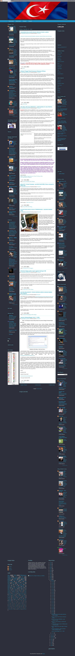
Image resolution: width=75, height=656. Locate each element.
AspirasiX (30, 21)
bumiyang (60, 232)
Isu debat (9, 596)
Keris (24, 601)
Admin (9, 583)
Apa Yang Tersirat (62, 303)
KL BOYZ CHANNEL (62, 456)
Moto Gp (59, 81)
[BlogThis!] (25, 66)
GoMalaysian (11, 182)
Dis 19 (53, 593)
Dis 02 (53, 613)
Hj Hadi (19, 597)
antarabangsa (22, 585)
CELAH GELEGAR (62, 358)
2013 (51, 571)
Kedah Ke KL (61, 295)
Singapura (9, 597)
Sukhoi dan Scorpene (22, 599)
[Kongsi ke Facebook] (27, 66)
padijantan (11, 86)
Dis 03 (53, 611)
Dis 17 (53, 596)
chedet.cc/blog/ (61, 173)
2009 (51, 577)
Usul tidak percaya (21, 608)
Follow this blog (62, 149)
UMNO (15, 579)
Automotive (14, 600)
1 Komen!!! (39, 72)
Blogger (43, 653)
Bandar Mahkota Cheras (22, 593)
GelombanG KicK (62, 446)
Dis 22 (53, 592)
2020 (51, 562)
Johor (17, 581)
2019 (51, 564)
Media (23, 586)
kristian (10, 600)
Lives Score (60, 85)
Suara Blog (11, 246)
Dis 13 (53, 602)
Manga (59, 90)
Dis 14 (53, 601)
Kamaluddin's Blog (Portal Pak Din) (62, 402)
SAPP (24, 596)
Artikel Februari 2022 (12, 183)
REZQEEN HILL (61, 322)
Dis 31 (53, 581)
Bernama (59, 58)
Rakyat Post (60, 65)
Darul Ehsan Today (12, 59)
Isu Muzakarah (15, 601)
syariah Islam (19, 609)
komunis (15, 588)
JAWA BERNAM (61, 328)
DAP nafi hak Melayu (21, 583)
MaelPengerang (61, 250)
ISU (20, 579)
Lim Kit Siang (15, 593)
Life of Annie (61, 209)
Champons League (61, 83)
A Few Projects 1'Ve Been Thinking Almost (65, 221)
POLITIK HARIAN (62, 338)
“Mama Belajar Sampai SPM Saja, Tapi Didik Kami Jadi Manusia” (12, 317)
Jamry (13, 595)
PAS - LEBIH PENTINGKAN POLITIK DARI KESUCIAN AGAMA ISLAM (62, 109)
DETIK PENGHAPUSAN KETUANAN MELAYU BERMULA (62, 139)
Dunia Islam (22, 594)
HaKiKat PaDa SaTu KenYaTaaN (62, 398)
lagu (16, 609)
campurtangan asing (11, 609)
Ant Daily (59, 54)
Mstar (58, 63)
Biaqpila (60, 547)
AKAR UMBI (61, 416)
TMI (58, 70)
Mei (51, 643)
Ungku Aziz (15, 608)
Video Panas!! (18, 21)
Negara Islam (19, 592)
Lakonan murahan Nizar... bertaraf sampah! (62, 133)
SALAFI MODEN (12, 276)
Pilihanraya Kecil (26, 268)
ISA (22, 600)
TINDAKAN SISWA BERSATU (12, 157)
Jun (51, 642)
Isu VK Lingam (20, 601)
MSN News (59, 59)
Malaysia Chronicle (61, 61)
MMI (9, 268)
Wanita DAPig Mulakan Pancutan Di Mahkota (65, 204)
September (53, 637)
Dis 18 (53, 595)
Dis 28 (53, 584)
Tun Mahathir (17, 586)
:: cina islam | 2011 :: (62, 471)
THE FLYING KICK (12, 251)
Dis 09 (53, 607)
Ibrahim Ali (23, 597)
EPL (58, 86)
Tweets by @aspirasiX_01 (62, 47)
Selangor (31, 289)
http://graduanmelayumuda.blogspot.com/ (27, 355)
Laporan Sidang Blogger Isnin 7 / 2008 (29, 317)
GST (20, 588)
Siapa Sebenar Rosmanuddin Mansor (64, 114)
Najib (15, 584)
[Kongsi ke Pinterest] (28, 66)
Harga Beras (14, 597)
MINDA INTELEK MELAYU (12, 68)
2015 (51, 568)
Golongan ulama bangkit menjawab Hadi (15, 143)
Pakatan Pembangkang (27, 314)
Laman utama (11, 21)
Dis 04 (53, 610)
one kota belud (61, 380)
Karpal (21, 598)
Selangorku (59, 66)
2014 (51, 570)
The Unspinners (12, 90)
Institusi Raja (10, 584)
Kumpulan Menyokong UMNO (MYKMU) (13, 80)
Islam (21, 581)
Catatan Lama (52, 384)
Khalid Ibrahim (25, 289)
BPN (24, 68)
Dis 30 (53, 583)
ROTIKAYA (11, 315)
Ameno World (61, 521)
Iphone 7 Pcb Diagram (12, 208)
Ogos (52, 639)
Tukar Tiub (61, 508)
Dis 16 (53, 598)
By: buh (10, 331)
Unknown (10, 569)
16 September (23, 595)
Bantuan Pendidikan (12, 594)
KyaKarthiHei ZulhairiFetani (11, 37)
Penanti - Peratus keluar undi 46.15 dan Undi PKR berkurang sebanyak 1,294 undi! (62, 122)
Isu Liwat (23, 582)
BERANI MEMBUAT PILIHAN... (12, 212)
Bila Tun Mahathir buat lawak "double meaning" (65, 298)
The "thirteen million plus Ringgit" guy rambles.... (62, 227)
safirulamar (11, 207)
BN (23, 579)
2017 (51, 565)
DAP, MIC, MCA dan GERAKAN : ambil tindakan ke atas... (58, 620)
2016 (51, 567)
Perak (26, 104)
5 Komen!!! (39, 33)
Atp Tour (59, 88)
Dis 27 (53, 586)
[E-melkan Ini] (24, 66)
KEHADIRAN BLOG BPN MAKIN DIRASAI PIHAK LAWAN (34, 32)
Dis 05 (53, 608)
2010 (51, 576)
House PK (11, 100)
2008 (51, 579)
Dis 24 (53, 589)
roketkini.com (61, 516)
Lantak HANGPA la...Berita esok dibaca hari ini (63, 437)
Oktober (52, 636)
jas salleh (60, 311)
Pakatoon (24, 21)
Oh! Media (11, 334)
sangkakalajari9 (12, 281)
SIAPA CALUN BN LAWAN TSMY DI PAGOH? (65, 263)
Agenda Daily (60, 52)
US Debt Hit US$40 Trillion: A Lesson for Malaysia (65, 185)
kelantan (9, 579)
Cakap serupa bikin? (62, 229)
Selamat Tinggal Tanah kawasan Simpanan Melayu (33, 71)
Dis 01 (53, 633)
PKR (26, 206)
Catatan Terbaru (23, 384)
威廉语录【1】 (11, 239)
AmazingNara (11, 321)
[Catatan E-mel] (22, 66)
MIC (31, 181)
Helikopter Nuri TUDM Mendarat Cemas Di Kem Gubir (65, 353)
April (52, 645)
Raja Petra (17, 595)
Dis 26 (53, 587)
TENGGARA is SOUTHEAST (61, 260)
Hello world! (61, 347)
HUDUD (18, 582)
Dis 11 (53, 605)
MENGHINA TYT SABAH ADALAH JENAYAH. (65, 306)
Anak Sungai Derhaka (63, 480)
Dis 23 (53, 590)
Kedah (9, 587)
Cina (17, 594)
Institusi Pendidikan (26, 181)
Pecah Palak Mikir (62, 426)
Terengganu (31, 268)
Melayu (22, 580)
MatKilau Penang (62, 350)
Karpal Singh (15, 585)
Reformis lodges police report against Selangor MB (33, 271)
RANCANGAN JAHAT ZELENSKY (65, 510)
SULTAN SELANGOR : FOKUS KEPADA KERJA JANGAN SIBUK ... (58, 629)
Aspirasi (10, 566)
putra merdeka (61, 201)
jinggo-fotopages (12, 198)
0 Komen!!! (39, 186)
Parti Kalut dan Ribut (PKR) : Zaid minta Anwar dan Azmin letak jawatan (64, 102)
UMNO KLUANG (61, 243)
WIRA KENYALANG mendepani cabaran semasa (12, 294)
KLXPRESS (61, 346)
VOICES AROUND (62, 407)
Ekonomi (13, 583)
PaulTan (59, 92)
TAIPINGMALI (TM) (12, 230)
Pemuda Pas (19, 596)
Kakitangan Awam (15, 598)
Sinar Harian (60, 68)
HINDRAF (13, 592)
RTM (12, 608)
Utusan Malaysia (60, 73)
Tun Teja (60, 218)
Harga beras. (19, 600)
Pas (9, 575)
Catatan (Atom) (39, 388)
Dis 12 (53, 604)
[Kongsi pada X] (26, 66)
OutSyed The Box (12, 26)
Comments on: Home (13, 330)
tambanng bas (24, 609)
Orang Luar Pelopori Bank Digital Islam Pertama (12, 178)
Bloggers (21, 587)
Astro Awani (60, 56)
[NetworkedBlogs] (62, 147)
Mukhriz (33, 181)
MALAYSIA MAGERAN (12, 87)
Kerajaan (13, 582)
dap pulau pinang (15, 587)
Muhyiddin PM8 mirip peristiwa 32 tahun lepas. (65, 542)
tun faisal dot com (12, 148)
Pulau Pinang (30, 206)
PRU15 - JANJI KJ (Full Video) (65, 340)
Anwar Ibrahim (61, 501)
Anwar (24, 206)
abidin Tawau (11, 165)
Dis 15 (53, 599)
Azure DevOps (11, 213)
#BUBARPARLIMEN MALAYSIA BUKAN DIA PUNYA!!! (15, 112)
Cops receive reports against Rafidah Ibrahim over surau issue (13, 82)
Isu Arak (9, 598)
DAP (23, 104)
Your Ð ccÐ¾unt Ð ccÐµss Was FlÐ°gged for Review (63, 324)
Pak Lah (16, 599)
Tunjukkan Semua (15, 116)
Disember (52, 580)
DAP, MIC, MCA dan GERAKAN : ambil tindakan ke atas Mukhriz (36, 106)
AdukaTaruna (61, 539)
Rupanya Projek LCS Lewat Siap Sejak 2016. (65, 524)
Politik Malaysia (10, 581)
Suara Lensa (11, 48)
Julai (52, 640)
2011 (51, 574)
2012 (51, 573)
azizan (25, 608)
